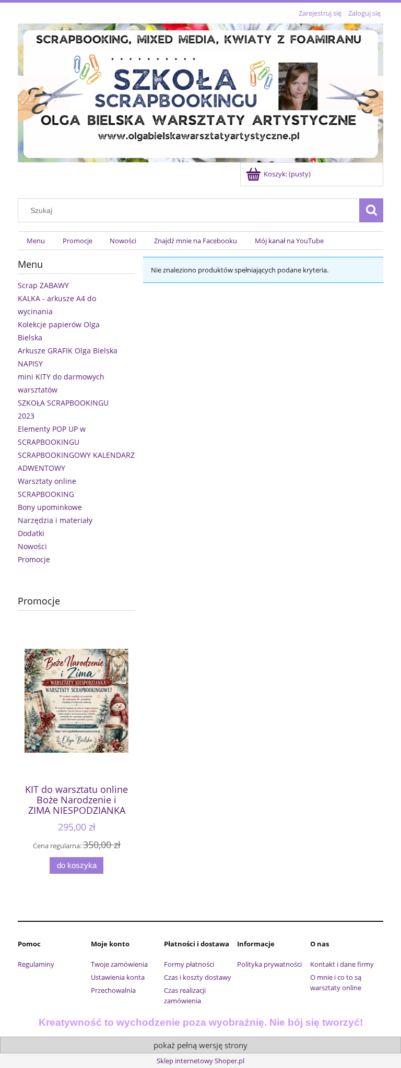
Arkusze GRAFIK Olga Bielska (67, 350)
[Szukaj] (371, 210)
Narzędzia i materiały (55, 520)
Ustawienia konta (118, 977)
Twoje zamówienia (119, 964)
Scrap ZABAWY (43, 285)
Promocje (34, 559)
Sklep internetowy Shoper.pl (200, 1060)
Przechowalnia (113, 990)
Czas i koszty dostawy (197, 977)
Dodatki (31, 533)
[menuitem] (36, 241)
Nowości (32, 546)
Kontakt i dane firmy (342, 964)
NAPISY (30, 364)
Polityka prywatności (269, 964)
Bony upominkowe (50, 507)
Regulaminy (36, 964)
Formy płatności (189, 964)
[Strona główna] (200, 91)
